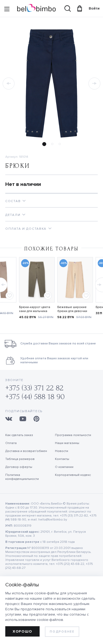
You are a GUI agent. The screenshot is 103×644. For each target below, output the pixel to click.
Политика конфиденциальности (22, 477)
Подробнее (62, 632)
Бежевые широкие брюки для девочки (72, 309)
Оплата (11, 443)
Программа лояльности (73, 435)
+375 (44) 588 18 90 (35, 396)
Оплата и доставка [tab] (25, 229)
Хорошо (22, 631)
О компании (64, 467)
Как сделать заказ (19, 435)
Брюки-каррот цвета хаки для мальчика (34, 309)
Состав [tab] (13, 201)
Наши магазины (67, 443)
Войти (92, 8)
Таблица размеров (20, 459)
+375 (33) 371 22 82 (34, 387)
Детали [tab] (12, 215)
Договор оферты (18, 467)
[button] (9, 83)
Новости (61, 451)
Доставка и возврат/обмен (26, 451)
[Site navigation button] (7, 10)
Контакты (62, 459)
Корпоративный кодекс (73, 475)
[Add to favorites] (9, 296)
